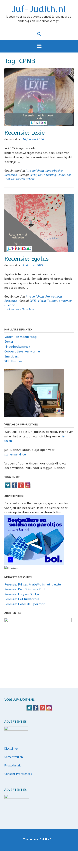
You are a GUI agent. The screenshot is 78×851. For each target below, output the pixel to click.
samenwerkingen (15, 454)
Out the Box (47, 839)
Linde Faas (64, 175)
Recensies (10, 175)
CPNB (33, 175)
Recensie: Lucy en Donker (21, 594)
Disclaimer (11, 748)
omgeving (65, 301)
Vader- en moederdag (20, 337)
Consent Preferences (18, 774)
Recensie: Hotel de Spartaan (24, 604)
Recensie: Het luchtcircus (21, 599)
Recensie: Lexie (24, 132)
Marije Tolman (47, 301)
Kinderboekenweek (17, 346)
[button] (39, 46)
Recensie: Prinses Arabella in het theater (33, 584)
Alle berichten (35, 171)
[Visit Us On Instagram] (27, 487)
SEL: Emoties (13, 361)
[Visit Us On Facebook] (14, 487)
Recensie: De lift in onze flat (24, 589)
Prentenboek (53, 296)
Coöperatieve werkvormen (22, 351)
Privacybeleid (12, 765)
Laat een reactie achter (19, 179)
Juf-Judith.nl (39, 9)
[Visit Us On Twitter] (7, 487)
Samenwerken (13, 757)
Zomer (8, 341)
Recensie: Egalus (26, 258)
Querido (9, 305)
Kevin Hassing (47, 175)
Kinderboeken (54, 171)
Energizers (11, 356)
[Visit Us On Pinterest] (21, 487)
